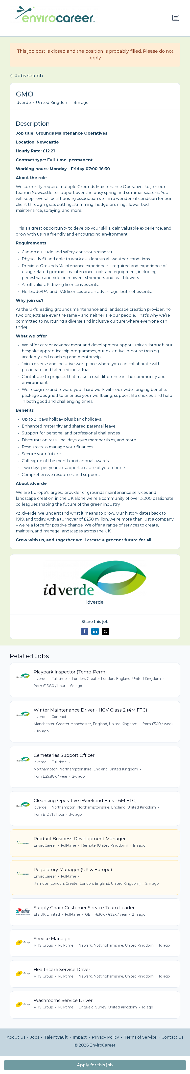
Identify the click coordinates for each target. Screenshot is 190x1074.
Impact (80, 1037)
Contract (58, 717)
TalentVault (56, 1037)
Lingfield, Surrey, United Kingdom (107, 1007)
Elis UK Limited (47, 914)
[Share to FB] (84, 631)
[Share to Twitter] (105, 631)
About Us (16, 1037)
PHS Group (43, 945)
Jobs (34, 1037)
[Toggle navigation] (175, 18)
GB (88, 914)
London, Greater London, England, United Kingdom (116, 678)
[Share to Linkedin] (95, 631)
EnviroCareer (45, 845)
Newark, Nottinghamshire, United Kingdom (116, 945)
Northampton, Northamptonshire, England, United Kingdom (86, 769)
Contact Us (172, 1037)
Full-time (59, 678)
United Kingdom (52, 102)
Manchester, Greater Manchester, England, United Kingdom (86, 724)
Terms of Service (140, 1037)
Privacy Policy (105, 1037)
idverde (23, 102)
